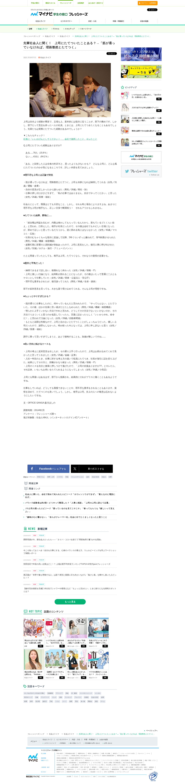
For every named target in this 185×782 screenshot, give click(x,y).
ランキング (68, 697)
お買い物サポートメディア (79, 765)
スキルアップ (70, 29)
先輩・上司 (50, 477)
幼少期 (38, 701)
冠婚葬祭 (50, 693)
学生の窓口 (35, 3)
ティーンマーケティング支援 (110, 760)
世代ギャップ (28, 697)
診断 (30, 29)
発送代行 (85, 772)
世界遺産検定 (72, 762)
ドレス (54, 697)
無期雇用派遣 (115, 769)
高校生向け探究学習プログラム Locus (79, 758)
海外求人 (115, 753)
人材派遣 (59, 767)
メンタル (97, 693)
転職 (25, 701)
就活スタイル (50, 3)
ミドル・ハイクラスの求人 (127, 753)
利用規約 (63, 743)
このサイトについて (50, 743)
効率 (31, 701)
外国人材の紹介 (148, 769)
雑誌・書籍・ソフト (150, 760)
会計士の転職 (129, 767)
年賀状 (86, 697)
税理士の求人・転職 (141, 767)
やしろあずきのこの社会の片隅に (34, 693)
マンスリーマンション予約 (96, 765)
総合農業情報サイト (84, 762)
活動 (60, 697)
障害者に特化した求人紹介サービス (81, 755)
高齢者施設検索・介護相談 (138, 765)
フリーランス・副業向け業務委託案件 (104, 755)
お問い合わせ (108, 743)
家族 (67, 693)
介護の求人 (125, 769)
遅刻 (96, 701)
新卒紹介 (94, 767)
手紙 (51, 701)
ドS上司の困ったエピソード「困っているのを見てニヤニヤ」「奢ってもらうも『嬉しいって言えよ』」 (70, 509)
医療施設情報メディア (63, 765)
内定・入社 (76, 739)
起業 (102, 697)
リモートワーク (86, 29)
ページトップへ (152, 731)
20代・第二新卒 (84, 767)
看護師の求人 (70, 769)
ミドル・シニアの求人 (63, 755)
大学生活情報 (124, 760)
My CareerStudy (127, 762)
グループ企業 (101, 776)
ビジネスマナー (62, 739)
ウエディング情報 (61, 762)
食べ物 (83, 701)
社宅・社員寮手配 (109, 772)
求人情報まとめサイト (63, 760)
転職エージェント (104, 767)
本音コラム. (40, 477)
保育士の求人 (105, 769)
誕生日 (45, 701)
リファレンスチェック (123, 772)
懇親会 (90, 701)
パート (148, 753)
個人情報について (75, 743)
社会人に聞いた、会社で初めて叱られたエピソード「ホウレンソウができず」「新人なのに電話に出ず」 (70, 495)
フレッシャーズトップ (32, 36)
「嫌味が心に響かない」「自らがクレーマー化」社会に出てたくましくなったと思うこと (66, 517)
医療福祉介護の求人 (122, 755)
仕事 (110, 477)
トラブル (60, 477)
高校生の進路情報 (61, 758)
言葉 (67, 477)
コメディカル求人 (81, 769)
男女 (76, 701)
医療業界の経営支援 (135, 769)
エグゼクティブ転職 (117, 767)
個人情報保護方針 (111, 776)
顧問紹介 (151, 767)
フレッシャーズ (65, 3)
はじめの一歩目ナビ (95, 3)
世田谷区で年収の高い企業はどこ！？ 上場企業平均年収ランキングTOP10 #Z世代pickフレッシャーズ (66, 564)
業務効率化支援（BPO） (73, 772)
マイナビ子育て (97, 762)
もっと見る (70, 602)
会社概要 (69, 776)
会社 (87, 477)
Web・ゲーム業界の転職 (71, 767)
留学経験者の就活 (70, 753)
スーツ (64, 701)
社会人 (104, 477)
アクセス (76, 776)
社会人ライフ (43, 29)
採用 (94, 776)
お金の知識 (104, 739)
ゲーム (103, 701)
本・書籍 (74, 693)
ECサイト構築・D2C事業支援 (112, 762)
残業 (70, 701)
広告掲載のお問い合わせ (92, 743)
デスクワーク (45, 697)
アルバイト (78, 697)
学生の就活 (60, 753)
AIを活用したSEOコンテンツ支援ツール (117, 765)
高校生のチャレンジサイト (92, 760)
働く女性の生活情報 (136, 760)
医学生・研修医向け (93, 753)
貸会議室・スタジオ (95, 772)
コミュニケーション (77, 477)
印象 (36, 697)
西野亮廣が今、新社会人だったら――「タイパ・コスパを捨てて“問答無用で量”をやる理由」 (63, 539)
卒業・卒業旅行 (89, 739)
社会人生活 (95, 477)
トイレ (57, 701)
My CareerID (138, 762)
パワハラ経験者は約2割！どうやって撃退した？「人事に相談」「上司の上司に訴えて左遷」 (67, 503)
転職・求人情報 (106, 753)
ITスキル (56, 29)
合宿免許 (80, 3)
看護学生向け (81, 753)
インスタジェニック (86, 693)
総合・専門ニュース (77, 760)
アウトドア (59, 693)
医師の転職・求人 (94, 769)
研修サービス (60, 772)
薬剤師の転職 (60, 769)
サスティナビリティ (86, 776)
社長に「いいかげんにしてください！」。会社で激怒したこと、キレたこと (60, 139)
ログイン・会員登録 (148, 3)
